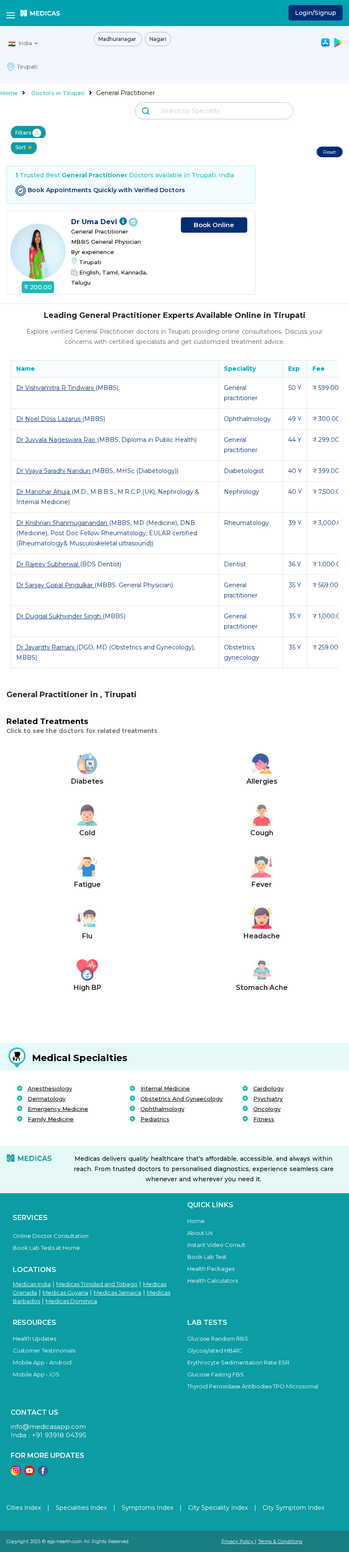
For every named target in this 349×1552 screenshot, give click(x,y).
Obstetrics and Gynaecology (181, 1098)
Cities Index (23, 1508)
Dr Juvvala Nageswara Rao (56, 440)
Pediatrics (154, 1119)
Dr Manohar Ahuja (44, 492)
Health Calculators (212, 1280)
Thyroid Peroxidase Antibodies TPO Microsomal (252, 1386)
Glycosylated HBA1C (214, 1350)
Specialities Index (81, 1508)
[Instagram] (16, 1473)
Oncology (266, 1108)
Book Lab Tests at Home (46, 1247)
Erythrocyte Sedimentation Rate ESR (238, 1362)
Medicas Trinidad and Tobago (96, 1284)
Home (9, 92)
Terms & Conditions (280, 1541)
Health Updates (34, 1338)
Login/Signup (315, 13)
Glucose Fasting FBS (215, 1374)
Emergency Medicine (58, 1108)
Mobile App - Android (42, 1362)
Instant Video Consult (216, 1244)
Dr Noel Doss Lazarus (49, 419)
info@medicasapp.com (48, 1426)
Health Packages (211, 1268)
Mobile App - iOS (36, 1374)
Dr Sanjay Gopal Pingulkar (55, 585)
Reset (329, 152)
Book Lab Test (206, 1256)
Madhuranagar (117, 39)
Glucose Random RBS (217, 1338)
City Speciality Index (218, 1508)
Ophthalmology (162, 1108)
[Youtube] (29, 1473)
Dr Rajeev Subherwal (48, 564)
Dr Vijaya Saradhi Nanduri (54, 471)
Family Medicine (51, 1119)
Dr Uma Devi (95, 222)
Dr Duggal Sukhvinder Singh (59, 616)
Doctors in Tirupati (58, 92)
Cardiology (268, 1088)
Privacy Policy (238, 1541)
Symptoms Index (147, 1508)
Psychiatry (268, 1098)
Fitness (263, 1119)
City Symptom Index (293, 1508)
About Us (199, 1232)
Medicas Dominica (71, 1301)
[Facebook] (43, 1473)
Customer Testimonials (44, 1350)
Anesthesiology (50, 1088)
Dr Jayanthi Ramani (46, 647)
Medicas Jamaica (117, 1292)
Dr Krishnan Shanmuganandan (62, 523)
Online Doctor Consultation (51, 1235)
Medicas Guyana (65, 1292)
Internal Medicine (165, 1088)
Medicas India (32, 1284)
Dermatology (47, 1098)
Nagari (157, 39)
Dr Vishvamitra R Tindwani (55, 388)
